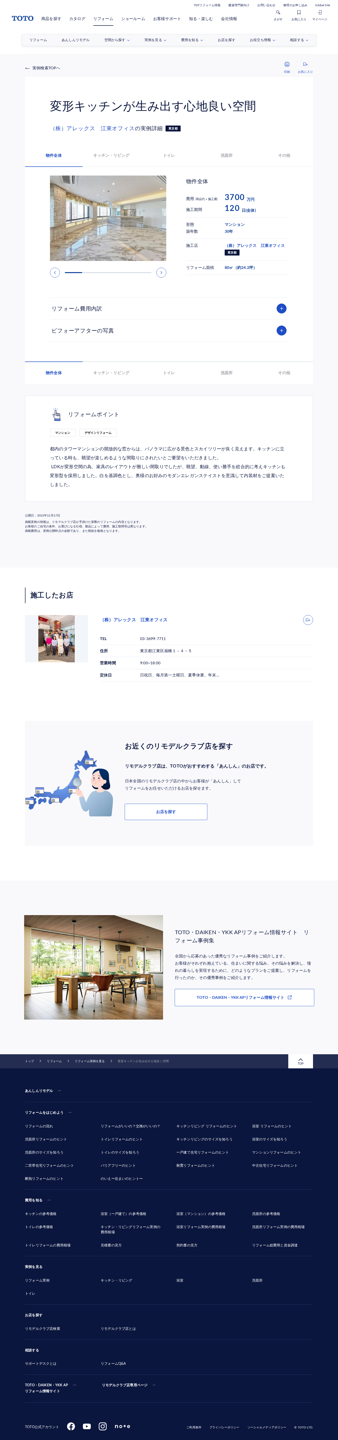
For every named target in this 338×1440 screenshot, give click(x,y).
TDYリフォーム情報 (207, 5)
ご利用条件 (193, 1427)
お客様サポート (167, 19)
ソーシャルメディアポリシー (267, 1427)
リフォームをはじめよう (44, 1112)
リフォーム (103, 19)
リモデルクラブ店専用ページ (124, 1385)
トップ (29, 1061)
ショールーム (133, 19)
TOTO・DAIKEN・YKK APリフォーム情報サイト (240, 998)
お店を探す (166, 812)
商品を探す (51, 19)
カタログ (77, 19)
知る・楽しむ (201, 19)
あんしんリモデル (39, 1091)
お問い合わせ (266, 5)
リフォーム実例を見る (90, 1061)
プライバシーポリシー (224, 1427)
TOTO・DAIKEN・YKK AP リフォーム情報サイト (46, 1388)
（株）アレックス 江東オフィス (92, 128)
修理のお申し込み (295, 5)
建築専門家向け (238, 5)
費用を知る (34, 1200)
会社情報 (229, 19)
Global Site (322, 5)
